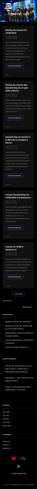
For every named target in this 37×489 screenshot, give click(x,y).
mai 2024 (6, 419)
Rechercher (7, 301)
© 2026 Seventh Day (18, 473)
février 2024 (7, 426)
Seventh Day (16, 485)
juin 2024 (6, 415)
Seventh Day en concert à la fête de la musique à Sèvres (17, 139)
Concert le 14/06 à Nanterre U (16, 347)
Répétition (6, 448)
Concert (7, 75)
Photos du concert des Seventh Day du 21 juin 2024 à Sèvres (16, 87)
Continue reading (15, 66)
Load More (18, 294)
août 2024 (6, 412)
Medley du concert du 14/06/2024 (18, 321)
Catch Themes (30, 485)
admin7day (14, 38)
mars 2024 (6, 422)
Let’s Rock (21, 390)
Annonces (8, 184)
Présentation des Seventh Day (16, 372)
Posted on (11, 36)
